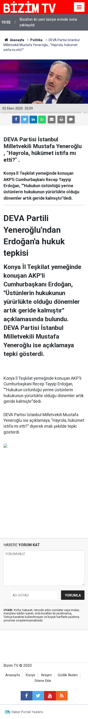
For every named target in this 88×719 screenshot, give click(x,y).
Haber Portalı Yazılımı (27, 712)
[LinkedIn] (33, 119)
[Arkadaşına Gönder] (51, 119)
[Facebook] (16, 119)
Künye (30, 675)
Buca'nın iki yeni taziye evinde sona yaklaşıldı (48, 22)
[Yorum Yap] (71, 119)
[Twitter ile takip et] (38, 695)
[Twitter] (24, 119)
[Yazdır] (61, 119)
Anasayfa (12, 675)
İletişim (46, 675)
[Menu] (79, 7)
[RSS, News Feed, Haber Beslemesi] (62, 695)
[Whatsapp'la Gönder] (42, 119)
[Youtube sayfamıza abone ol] (50, 695)
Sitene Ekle (42, 681)
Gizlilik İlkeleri (68, 675)
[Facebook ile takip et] (26, 695)
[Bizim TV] (30, 6)
